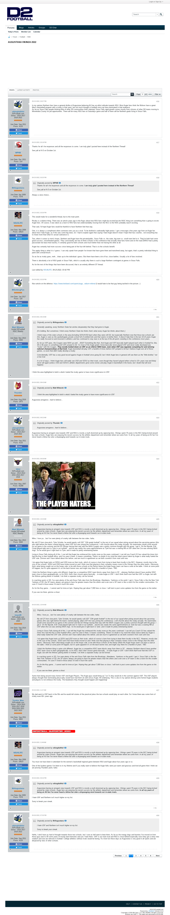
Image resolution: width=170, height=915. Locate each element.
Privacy (148, 904)
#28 (157, 743)
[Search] (161, 14)
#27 (157, 690)
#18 (157, 178)
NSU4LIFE (18, 223)
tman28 (18, 615)
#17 (157, 143)
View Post (60, 183)
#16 (157, 101)
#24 (157, 459)
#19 (157, 213)
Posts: (15, 126)
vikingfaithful (18, 111)
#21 (157, 317)
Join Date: (14, 124)
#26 (157, 605)
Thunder (18, 393)
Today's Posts (13, 32)
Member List (26, 32)
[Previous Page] (149, 94)
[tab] (12, 90)
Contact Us (137, 904)
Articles (31, 28)
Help (128, 904)
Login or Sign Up (155, 2)
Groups (42, 28)
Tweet (20, 133)
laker (18, 469)
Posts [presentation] (11, 90)
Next (158, 856)
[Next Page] (151, 94)
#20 (157, 280)
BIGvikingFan (18, 290)
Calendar (36, 32)
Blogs (21, 28)
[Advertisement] (85, 65)
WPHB (18, 153)
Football (22, 37)
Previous (118, 856)
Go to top (158, 904)
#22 (157, 383)
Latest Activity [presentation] (23, 90)
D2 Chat (53, 28)
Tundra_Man (18, 700)
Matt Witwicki (18, 327)
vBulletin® (151, 911)
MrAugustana (18, 188)
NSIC (29, 37)
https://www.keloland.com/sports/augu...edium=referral (74, 284)
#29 (157, 778)
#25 (157, 519)
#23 (157, 418)
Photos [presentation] (36, 90)
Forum (15, 37)
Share (20, 130)
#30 (157, 815)
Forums (11, 28)
